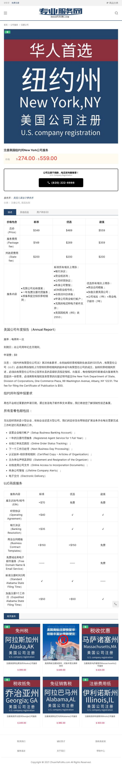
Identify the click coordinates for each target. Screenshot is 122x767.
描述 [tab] (10, 212)
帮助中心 (101, 750)
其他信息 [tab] (24, 212)
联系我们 (21, 741)
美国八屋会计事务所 (23, 197)
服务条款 (21, 750)
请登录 (7, 3)
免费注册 (15, 3)
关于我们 (61, 750)
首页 (6, 25)
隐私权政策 (100, 741)
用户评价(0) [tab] (43, 212)
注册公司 (15, 202)
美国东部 (25, 202)
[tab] (10, 212)
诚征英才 (61, 741)
